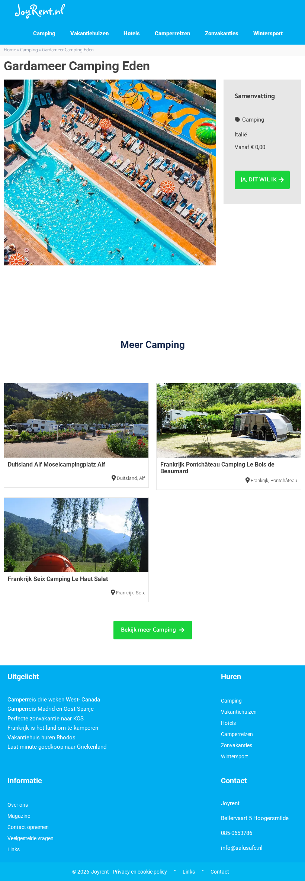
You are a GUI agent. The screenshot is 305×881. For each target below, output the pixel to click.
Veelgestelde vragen (30, 838)
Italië (241, 134)
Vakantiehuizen (89, 33)
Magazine (18, 816)
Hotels (131, 33)
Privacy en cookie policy (140, 872)
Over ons (17, 805)
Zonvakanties (221, 33)
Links (13, 849)
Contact (220, 872)
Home (10, 50)
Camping (44, 33)
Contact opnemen (28, 827)
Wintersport (268, 33)
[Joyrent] (40, 11)
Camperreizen (172, 33)
